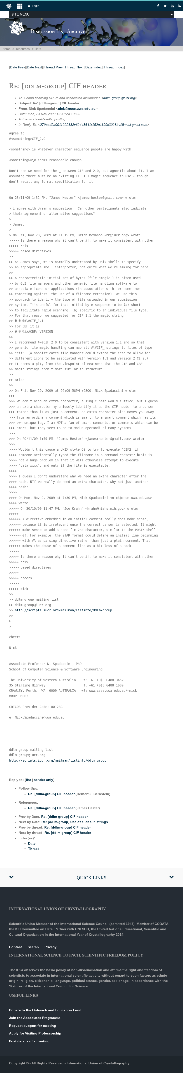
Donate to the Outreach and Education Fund (45, 1010)
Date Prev (17, 67)
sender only (43, 780)
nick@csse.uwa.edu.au (77, 109)
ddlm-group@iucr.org (119, 98)
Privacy (50, 947)
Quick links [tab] (92, 877)
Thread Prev (53, 67)
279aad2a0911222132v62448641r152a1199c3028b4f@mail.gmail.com (93, 125)
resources (23, 49)
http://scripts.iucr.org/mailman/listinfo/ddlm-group (63, 610)
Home (6, 49)
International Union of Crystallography (98, 1063)
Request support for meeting (32, 1026)
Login (35, 6)
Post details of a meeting (29, 1041)
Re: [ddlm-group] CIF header (51, 794)
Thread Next (74, 67)
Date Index (93, 67)
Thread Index (114, 67)
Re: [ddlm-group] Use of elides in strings (74, 822)
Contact (15, 947)
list (28, 780)
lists (38, 49)
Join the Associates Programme (35, 1018)
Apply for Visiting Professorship (35, 1033)
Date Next (34, 67)
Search (33, 947)
